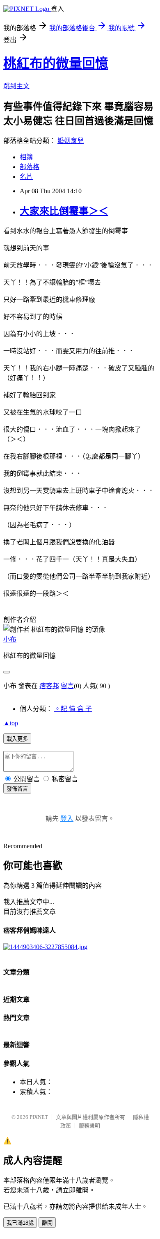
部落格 (29, 166)
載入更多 (17, 739)
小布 (9, 639)
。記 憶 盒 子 (73, 708)
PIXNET (39, 1117)
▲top (10, 723)
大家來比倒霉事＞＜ (64, 211)
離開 (47, 1223)
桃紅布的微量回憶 (55, 63)
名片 (26, 176)
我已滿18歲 (20, 1223)
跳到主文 (16, 85)
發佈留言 (17, 789)
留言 (67, 685)
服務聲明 (89, 1126)
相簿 (26, 157)
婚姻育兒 (70, 140)
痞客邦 (49, 685)
